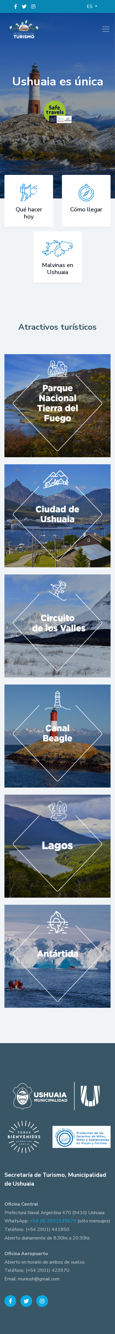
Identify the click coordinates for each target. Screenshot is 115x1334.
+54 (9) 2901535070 (53, 1221)
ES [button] (90, 6)
